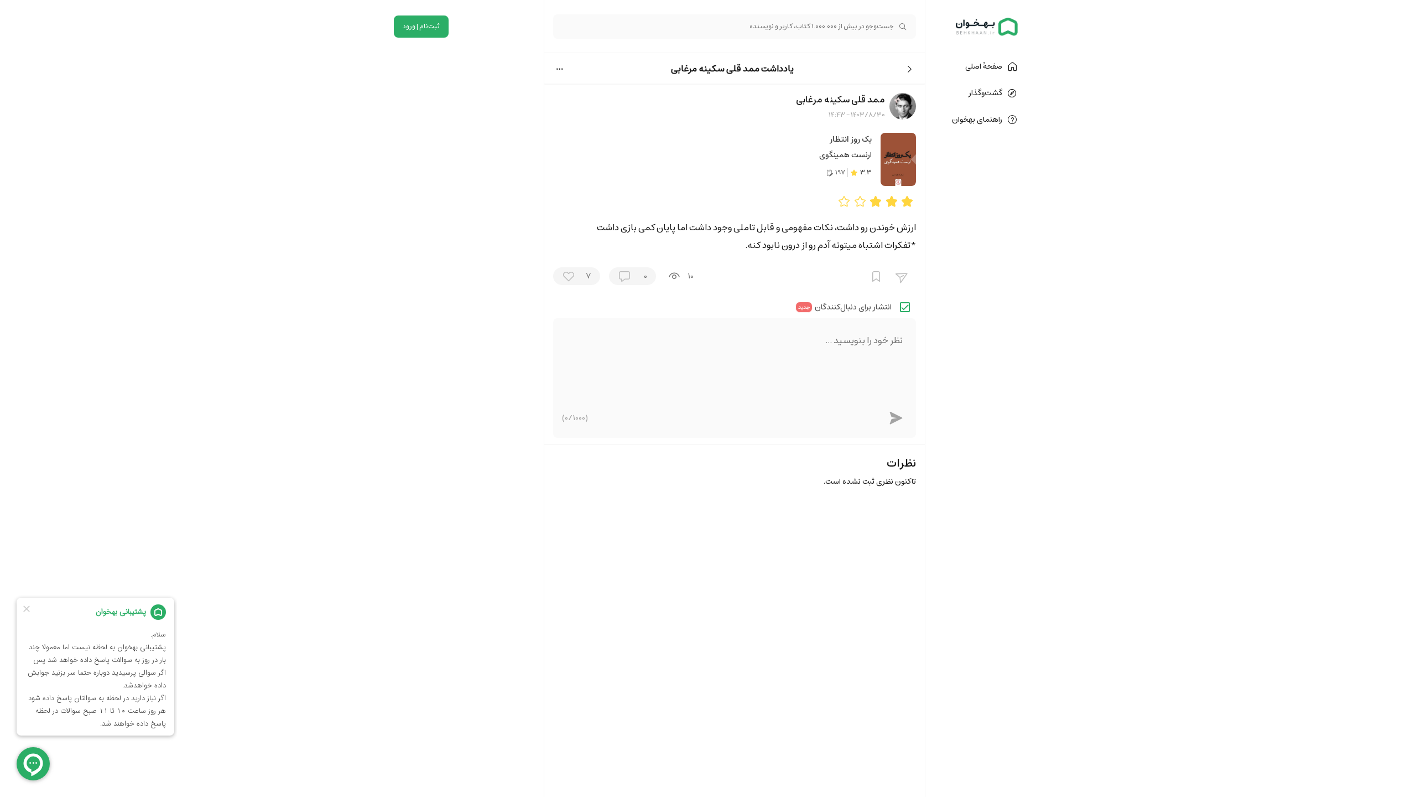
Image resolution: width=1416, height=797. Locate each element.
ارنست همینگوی (845, 155)
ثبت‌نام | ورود (421, 26)
